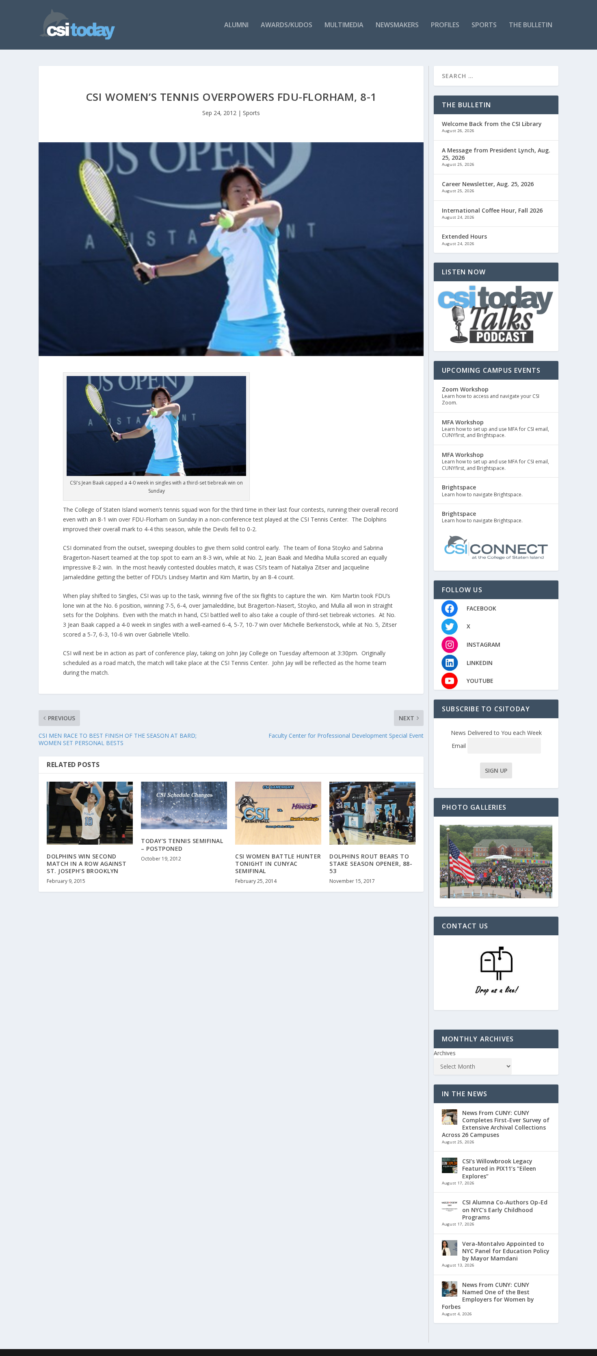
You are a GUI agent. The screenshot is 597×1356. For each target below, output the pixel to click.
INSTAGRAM (483, 644)
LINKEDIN (480, 663)
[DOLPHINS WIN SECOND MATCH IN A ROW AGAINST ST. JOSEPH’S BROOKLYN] (90, 813)
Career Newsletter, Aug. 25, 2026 (488, 184)
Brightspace (459, 487)
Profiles (445, 25)
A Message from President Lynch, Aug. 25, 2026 (496, 153)
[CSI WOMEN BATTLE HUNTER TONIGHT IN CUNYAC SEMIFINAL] (278, 813)
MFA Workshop (463, 422)
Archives (445, 1053)
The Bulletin (530, 25)
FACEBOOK (481, 608)
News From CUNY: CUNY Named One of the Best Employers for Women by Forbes (488, 1296)
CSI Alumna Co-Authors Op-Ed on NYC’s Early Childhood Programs (504, 1209)
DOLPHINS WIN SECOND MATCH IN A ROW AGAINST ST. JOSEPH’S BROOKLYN (86, 863)
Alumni (236, 25)
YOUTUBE (480, 681)
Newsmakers (397, 25)
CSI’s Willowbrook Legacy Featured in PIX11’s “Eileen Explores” (499, 1168)
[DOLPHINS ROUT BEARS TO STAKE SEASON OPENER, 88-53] (372, 813)
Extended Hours (464, 236)
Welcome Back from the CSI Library (492, 124)
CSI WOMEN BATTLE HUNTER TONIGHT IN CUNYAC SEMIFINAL (278, 863)
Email (459, 746)
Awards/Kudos (286, 25)
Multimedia (343, 25)
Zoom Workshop (465, 389)
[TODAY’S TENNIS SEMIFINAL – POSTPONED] (184, 806)
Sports (484, 25)
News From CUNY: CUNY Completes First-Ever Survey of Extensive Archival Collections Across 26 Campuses (495, 1124)
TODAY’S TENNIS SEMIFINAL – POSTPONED (182, 844)
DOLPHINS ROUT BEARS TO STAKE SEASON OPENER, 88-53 (370, 863)
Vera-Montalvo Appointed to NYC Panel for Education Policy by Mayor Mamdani (505, 1251)
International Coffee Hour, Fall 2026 (492, 210)
